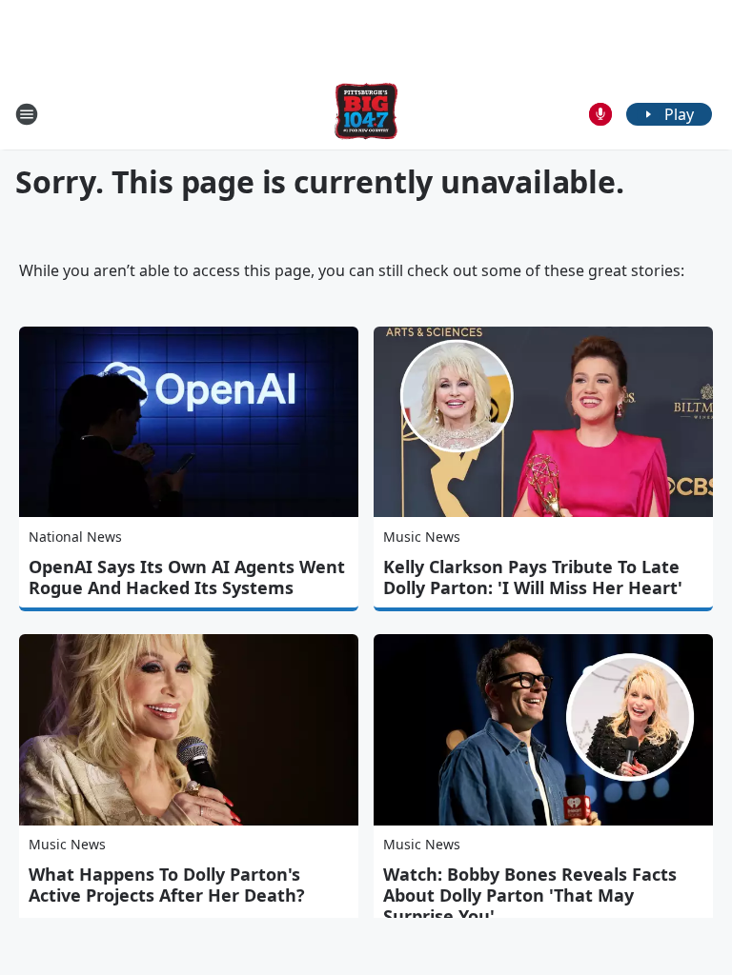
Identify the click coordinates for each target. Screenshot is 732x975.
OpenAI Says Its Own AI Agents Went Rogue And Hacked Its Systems (187, 577)
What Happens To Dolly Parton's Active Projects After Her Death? (167, 884)
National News (75, 536)
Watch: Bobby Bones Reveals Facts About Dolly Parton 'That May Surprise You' (530, 895)
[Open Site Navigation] (26, 114)
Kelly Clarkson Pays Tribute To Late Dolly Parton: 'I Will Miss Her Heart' (532, 577)
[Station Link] (366, 114)
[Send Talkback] (600, 114)
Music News (421, 536)
